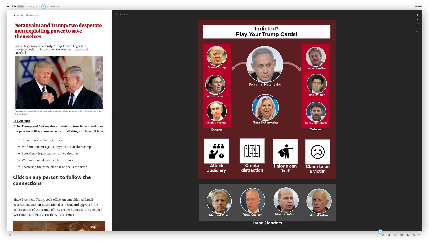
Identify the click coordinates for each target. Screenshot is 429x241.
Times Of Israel (94, 131)
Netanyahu (32, 6)
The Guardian (21, 121)
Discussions (32, 15)
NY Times (67, 214)
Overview (18, 15)
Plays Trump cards (49, 6)
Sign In (418, 7)
